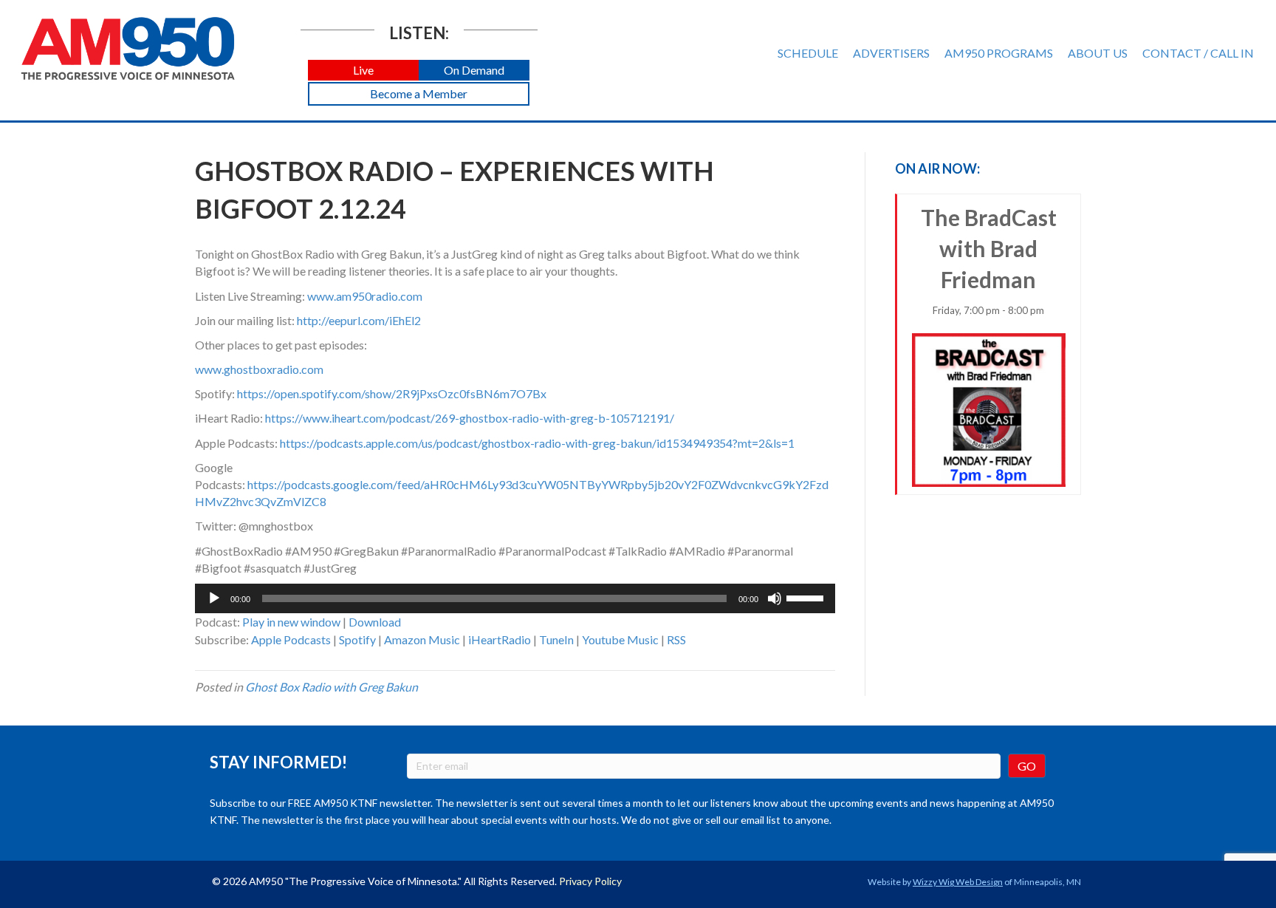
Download (375, 622)
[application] (515, 598)
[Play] (214, 598)
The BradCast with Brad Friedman (989, 260)
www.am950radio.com (364, 296)
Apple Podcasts (291, 639)
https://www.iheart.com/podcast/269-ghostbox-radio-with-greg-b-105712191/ (469, 418)
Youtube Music (620, 639)
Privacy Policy (590, 881)
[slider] (807, 597)
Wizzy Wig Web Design (958, 881)
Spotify (357, 639)
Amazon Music (422, 639)
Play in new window (291, 622)
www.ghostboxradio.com (259, 369)
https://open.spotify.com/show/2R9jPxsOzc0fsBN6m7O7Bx (391, 393)
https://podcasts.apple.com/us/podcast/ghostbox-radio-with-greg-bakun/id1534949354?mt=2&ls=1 (537, 443)
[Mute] (774, 598)
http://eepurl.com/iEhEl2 (359, 320)
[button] (363, 70)
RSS (676, 639)
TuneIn (556, 639)
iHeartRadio (499, 639)
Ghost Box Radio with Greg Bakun (331, 687)
